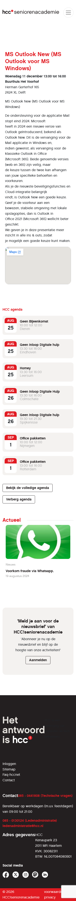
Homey (25, 368)
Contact (9, 780)
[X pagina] (15, 874)
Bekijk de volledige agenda (27, 488)
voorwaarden (54, 892)
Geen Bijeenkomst (34, 321)
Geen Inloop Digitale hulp (39, 345)
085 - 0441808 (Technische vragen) (45, 796)
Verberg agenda (18, 499)
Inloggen (9, 764)
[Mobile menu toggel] (68, 12)
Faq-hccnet (11, 775)
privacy (50, 897)
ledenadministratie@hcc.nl (23, 826)
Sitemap (9, 769)
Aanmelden (38, 660)
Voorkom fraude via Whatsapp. (30, 571)
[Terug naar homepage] (31, 12)
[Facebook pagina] (6, 874)
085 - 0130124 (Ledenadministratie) (30, 821)
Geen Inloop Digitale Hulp (40, 391)
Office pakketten (33, 438)
